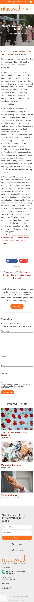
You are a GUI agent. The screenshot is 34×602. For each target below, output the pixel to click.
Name (4, 356)
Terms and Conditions (12, 596)
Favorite (17, 267)
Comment (5, 331)
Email (3, 365)
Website (4, 373)
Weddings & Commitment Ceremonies (17, 275)
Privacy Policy (24, 596)
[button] (23, 9)
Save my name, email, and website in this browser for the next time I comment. (16, 386)
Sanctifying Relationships (20, 272)
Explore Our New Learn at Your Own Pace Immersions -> (17, 2)
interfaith (18, 278)
